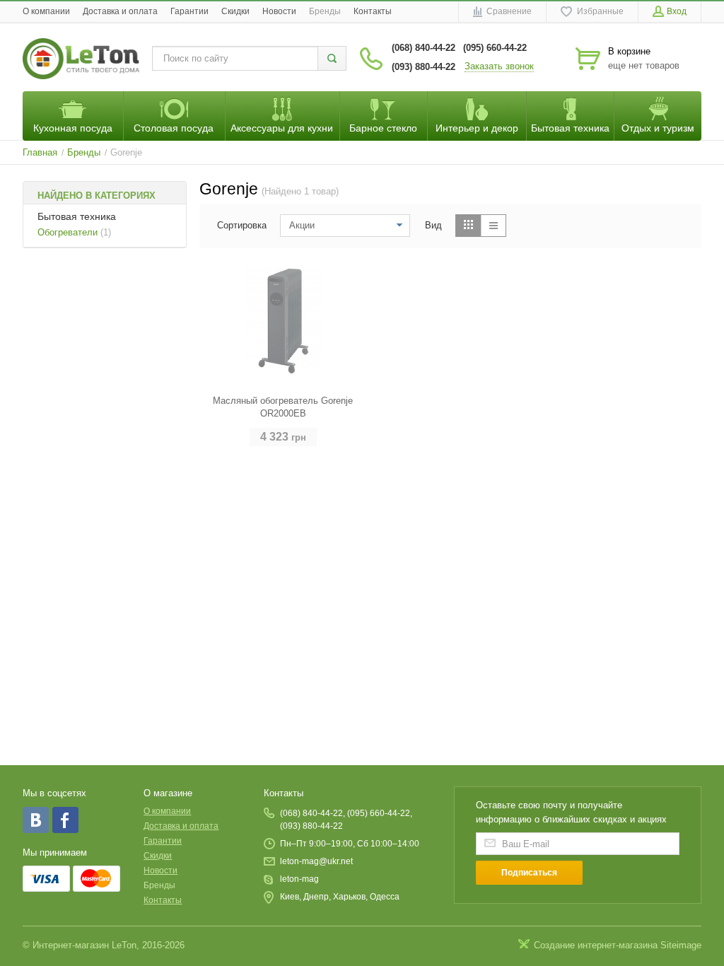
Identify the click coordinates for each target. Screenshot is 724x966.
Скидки (235, 11)
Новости (279, 11)
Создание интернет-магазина (596, 945)
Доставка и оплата (120, 11)
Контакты (373, 11)
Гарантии (189, 11)
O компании (46, 11)
